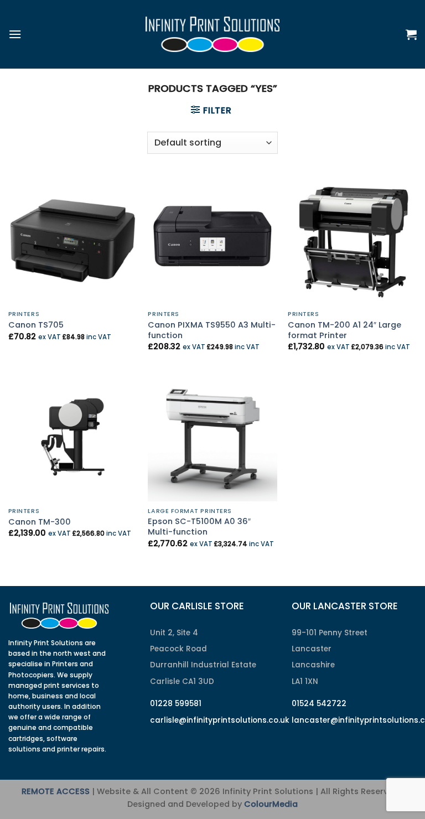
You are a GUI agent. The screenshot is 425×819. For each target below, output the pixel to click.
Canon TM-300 (39, 522)
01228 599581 (175, 703)
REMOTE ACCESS (56, 791)
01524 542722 (319, 703)
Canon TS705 (36, 325)
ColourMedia (271, 804)
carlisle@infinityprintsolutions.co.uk (219, 720)
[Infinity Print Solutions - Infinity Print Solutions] (212, 34)
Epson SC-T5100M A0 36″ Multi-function (199, 526)
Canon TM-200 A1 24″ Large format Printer (344, 330)
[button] (15, 34)
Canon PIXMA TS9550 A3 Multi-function (212, 330)
